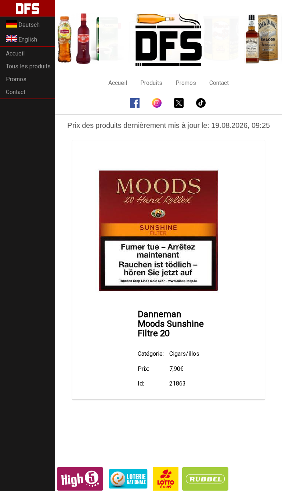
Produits (151, 82)
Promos (16, 79)
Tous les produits (28, 66)
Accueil (15, 53)
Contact (15, 92)
